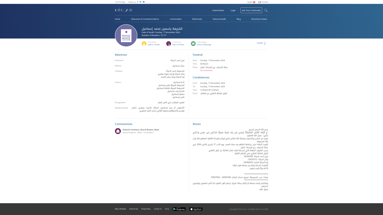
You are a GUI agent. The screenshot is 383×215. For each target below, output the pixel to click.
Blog (239, 19)
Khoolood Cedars (259, 19)
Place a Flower (178, 44)
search (265, 10)
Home (117, 19)
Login (233, 10)
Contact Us (158, 209)
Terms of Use (133, 209)
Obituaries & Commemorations (145, 19)
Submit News (218, 10)
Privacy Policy (146, 209)
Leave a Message (204, 44)
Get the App (120, 2)
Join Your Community (251, 10)
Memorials (197, 19)
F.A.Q (167, 209)
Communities (176, 19)
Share (260, 43)
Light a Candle (154, 44)
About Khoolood (120, 209)
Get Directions (206, 70)
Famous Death (219, 19)
